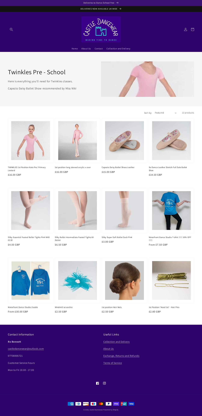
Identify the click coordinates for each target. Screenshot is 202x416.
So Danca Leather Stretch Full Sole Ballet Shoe (168, 169)
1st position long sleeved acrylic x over (73, 167)
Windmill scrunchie (64, 307)
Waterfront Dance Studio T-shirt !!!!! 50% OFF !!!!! (170, 238)
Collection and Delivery (116, 341)
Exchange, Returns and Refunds (121, 355)
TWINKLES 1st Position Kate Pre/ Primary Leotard (27, 169)
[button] (11, 29)
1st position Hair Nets (112, 307)
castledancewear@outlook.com (26, 348)
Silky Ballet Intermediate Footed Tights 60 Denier (74, 238)
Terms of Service (112, 363)
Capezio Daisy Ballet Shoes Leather (118, 167)
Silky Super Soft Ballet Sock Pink (117, 237)
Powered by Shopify (111, 410)
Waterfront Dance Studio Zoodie (23, 307)
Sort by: (148, 112)
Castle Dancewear (96, 410)
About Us (108, 348)
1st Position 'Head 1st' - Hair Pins (164, 307)
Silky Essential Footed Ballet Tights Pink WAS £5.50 (29, 238)
